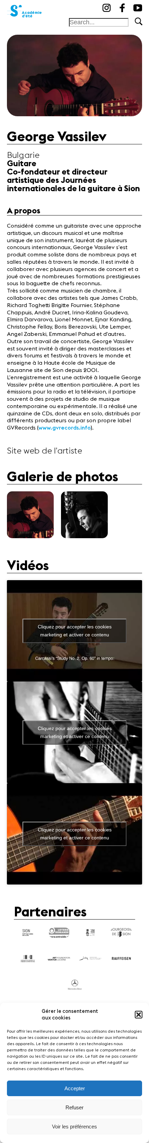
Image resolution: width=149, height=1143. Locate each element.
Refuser (74, 1107)
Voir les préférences (74, 1126)
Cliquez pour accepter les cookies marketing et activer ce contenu (75, 630)
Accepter (74, 1088)
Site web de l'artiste (44, 451)
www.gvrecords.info (64, 428)
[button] (138, 1014)
